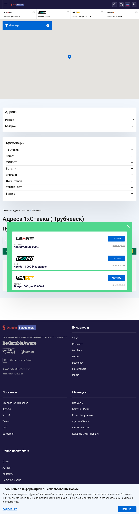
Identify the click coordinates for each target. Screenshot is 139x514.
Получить (116, 238)
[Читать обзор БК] (24, 238)
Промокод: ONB (119, 246)
